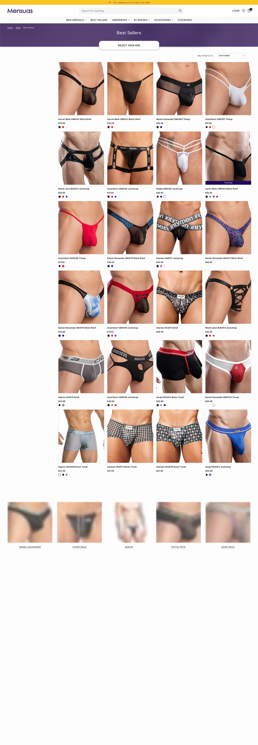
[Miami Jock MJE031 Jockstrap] (81, 158)
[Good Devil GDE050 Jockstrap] (130, 366)
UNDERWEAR (119, 20)
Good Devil (228, 547)
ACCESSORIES (162, 20)
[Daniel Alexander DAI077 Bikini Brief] (228, 227)
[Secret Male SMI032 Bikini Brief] (130, 88)
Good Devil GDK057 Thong (218, 119)
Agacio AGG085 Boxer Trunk (73, 467)
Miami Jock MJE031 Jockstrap (73, 189)
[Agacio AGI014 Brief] (81, 366)
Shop (18, 27)
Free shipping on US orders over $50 (131, 2)
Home (10, 27)
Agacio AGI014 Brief (68, 397)
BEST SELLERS (99, 20)
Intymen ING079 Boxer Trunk (171, 467)
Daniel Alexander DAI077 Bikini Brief (224, 258)
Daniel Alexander (30, 547)
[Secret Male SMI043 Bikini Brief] (81, 88)
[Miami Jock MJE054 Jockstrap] (228, 297)
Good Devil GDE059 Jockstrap (122, 328)
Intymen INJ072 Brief (167, 328)
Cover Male (79, 547)
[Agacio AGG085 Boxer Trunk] (81, 436)
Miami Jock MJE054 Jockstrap (221, 328)
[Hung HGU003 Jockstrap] (228, 436)
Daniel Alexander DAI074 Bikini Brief (77, 328)
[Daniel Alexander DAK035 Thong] (228, 366)
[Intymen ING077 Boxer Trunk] (130, 436)
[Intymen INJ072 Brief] (179, 297)
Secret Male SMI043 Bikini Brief (75, 119)
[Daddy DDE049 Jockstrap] (179, 158)
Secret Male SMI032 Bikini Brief (123, 119)
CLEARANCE (185, 20)
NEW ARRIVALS (75, 20)
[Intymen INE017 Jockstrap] (179, 227)
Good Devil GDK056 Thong (72, 258)
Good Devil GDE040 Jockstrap (122, 189)
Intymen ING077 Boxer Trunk (122, 467)
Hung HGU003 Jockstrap (218, 467)
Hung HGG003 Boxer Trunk (170, 397)
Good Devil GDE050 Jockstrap (122, 397)
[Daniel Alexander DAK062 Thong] (179, 88)
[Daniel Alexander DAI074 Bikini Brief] (81, 297)
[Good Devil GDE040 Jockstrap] (130, 158)
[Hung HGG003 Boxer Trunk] (179, 366)
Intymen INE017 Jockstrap (169, 258)
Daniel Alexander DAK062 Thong (173, 119)
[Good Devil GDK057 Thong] (228, 88)
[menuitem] (76, 20)
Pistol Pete (178, 547)
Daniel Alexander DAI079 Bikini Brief (126, 258)
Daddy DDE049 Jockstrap (169, 189)
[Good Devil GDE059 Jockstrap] (130, 297)
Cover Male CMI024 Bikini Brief (221, 189)
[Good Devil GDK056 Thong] (81, 227)
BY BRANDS (141, 20)
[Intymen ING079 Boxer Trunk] (179, 436)
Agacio (129, 547)
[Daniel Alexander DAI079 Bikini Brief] (130, 227)
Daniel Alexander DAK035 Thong (222, 397)
